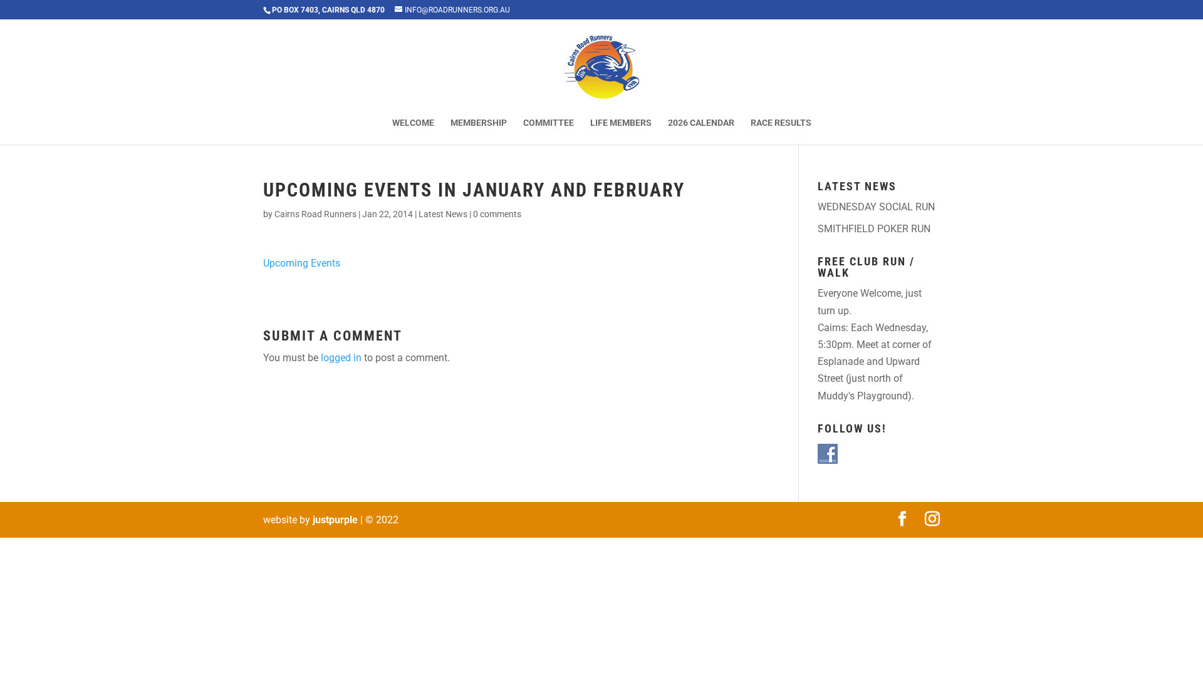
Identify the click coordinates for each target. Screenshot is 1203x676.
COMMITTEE (548, 123)
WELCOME (413, 123)
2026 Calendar (701, 123)
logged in (341, 358)
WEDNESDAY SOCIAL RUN (876, 207)
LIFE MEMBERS (621, 123)
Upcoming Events (301, 263)
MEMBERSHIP (478, 123)
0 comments (497, 214)
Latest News (443, 214)
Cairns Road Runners (315, 214)
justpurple (335, 520)
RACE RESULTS (781, 123)
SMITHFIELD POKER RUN (874, 229)
